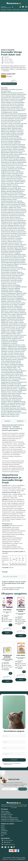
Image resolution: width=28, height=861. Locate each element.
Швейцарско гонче (19, 403)
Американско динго (11, 115)
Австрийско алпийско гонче (10, 99)
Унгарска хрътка (11, 359)
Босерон (9, 149)
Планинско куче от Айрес (9, 304)
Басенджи (20, 133)
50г (10, 673)
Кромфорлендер (12, 248)
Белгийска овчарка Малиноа (16, 139)
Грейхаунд (9, 180)
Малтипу (18, 259)
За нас (2, 827)
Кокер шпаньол (18, 241)
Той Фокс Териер (13, 353)
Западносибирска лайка (9, 199)
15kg (10, 624)
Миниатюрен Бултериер (9, 270)
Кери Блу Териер (16, 235)
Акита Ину (13, 100)
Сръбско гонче (16, 338)
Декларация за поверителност (10, 819)
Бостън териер (18, 149)
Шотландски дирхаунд (8, 408)
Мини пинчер (21, 269)
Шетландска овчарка (8, 404)
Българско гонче (6, 159)
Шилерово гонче (15, 406)
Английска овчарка (7, 118)
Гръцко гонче (5, 183)
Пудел (14, 314)
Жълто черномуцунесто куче (16, 197)
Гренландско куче (19, 180)
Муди (22, 273)
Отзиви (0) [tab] (20, 421)
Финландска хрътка (14, 362)
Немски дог (13, 278)
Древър (3, 191)
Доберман (4, 188)
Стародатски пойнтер (9, 343)
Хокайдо (11, 383)
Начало (3, 825)
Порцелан (23, 312)
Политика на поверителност (9, 817)
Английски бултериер (8, 120)
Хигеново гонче (21, 382)
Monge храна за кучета (15, 92)
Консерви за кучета (15, 89)
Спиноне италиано (20, 335)
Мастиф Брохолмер (11, 265)
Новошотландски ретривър (10, 285)
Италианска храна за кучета (10, 217)
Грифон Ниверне (19, 181)
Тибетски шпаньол (7, 351)
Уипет (9, 358)
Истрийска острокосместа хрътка (13, 215)
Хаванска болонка (15, 377)
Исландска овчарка (7, 209)
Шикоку (6, 406)
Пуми (6, 316)
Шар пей (10, 401)
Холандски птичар (13, 385)
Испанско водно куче (8, 212)
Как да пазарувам (6, 813)
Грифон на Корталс (7, 181)
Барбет (14, 133)
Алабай (20, 100)
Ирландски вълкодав (18, 204)
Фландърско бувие (11, 366)
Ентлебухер (19, 193)
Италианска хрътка (8, 218)
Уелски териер (19, 354)
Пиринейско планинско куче (10, 303)
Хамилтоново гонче (19, 379)
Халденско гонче (6, 379)
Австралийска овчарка (8, 94)
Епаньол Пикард (6, 194)
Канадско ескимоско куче (9, 227)
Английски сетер (7, 123)
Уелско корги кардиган (8, 356)
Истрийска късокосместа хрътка (12, 214)
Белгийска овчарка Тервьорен (11, 141)
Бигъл (3, 146)
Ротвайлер (11, 319)
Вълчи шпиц (16, 165)
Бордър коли (16, 147)
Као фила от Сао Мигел (16, 230)
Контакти (4, 834)
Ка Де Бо (10, 223)
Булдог (9, 155)
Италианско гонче (11, 220)
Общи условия (5, 811)
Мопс (18, 273)
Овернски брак (21, 293)
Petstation (3, 9)
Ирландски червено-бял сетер (11, 207)
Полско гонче (11, 307)
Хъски (9, 392)
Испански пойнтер (20, 210)
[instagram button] (8, 847)
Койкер (9, 241)
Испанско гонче (20, 212)
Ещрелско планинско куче (9, 196)
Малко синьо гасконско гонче (14, 257)
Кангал (23, 228)
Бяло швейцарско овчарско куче (15, 160)
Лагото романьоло (7, 252)
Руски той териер (12, 320)
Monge (8, 416)
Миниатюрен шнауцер (8, 272)
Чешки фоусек (16, 400)
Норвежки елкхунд (7, 288)
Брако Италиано (19, 151)
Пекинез (9, 296)
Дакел (12, 183)
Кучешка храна (16, 9)
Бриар (16, 154)
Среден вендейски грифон (9, 337)
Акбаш (7, 100)
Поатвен (22, 304)
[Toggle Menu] (26, 6)
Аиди (2, 100)
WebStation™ (21, 859)
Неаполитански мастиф (9, 275)
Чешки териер (6, 400)
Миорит (19, 272)
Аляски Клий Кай (6, 104)
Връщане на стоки (6, 816)
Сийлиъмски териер (19, 325)
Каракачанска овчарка (8, 231)
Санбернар (4, 324)
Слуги (19, 333)
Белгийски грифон (7, 143)
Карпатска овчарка (11, 233)
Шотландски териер (13, 409)
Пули (2, 316)
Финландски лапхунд (8, 364)
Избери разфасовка (8, 74)
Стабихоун (4, 340)
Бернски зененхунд (18, 144)
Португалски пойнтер (8, 309)
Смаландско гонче (7, 335)
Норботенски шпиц (7, 286)
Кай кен (22, 225)
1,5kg (24, 671)
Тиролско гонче (19, 351)
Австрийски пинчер (19, 97)
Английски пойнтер (13, 121)
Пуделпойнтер (21, 314)
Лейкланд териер (7, 254)
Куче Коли (10, 249)
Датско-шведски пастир (9, 185)
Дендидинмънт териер (9, 186)
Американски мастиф (8, 110)
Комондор (4, 243)
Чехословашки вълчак (15, 398)
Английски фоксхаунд (8, 126)
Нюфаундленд (11, 293)
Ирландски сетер (7, 206)
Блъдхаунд (21, 146)
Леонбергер (17, 254)
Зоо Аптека (4, 830)
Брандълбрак (5, 152)
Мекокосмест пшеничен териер (12, 267)
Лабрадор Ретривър (15, 251)
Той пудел (4, 353)
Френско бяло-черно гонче (14, 374)
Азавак (22, 99)
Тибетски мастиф (7, 349)
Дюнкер (9, 191)
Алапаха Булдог (6, 102)
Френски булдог (15, 370)
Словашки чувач (11, 333)
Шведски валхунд (19, 401)
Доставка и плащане (7, 814)
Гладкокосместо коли (8, 172)
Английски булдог (20, 118)
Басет (3, 134)
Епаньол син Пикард (18, 194)
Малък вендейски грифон (17, 261)
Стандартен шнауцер (16, 340)
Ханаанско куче (6, 380)
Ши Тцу (18, 404)
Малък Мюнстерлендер (8, 262)
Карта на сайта (7, 823)
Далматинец (19, 183)
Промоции (4, 832)
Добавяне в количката (9, 83)
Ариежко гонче (6, 130)
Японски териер (20, 413)
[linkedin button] (5, 847)
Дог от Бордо (12, 188)
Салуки (15, 322)
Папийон (12, 294)
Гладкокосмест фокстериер (10, 170)
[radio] (3, 76)
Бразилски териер (7, 151)
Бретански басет (16, 152)
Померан (19, 307)
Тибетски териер (20, 349)
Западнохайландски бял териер (11, 201)
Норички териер (14, 290)
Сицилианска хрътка (13, 328)
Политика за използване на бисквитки (12, 821)
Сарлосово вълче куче (16, 324)
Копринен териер (13, 244)
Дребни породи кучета (17, 189)
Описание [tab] (7, 421)
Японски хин (5, 414)
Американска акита (7, 105)
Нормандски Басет (7, 291)
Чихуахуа (4, 401)
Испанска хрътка (20, 209)
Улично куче (16, 358)
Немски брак (11, 277)
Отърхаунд (5, 294)
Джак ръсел (21, 186)
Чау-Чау (14, 392)
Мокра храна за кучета (8, 273)
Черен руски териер (14, 393)
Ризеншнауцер (11, 317)
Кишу (13, 240)
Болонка (9, 147)
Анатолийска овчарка (19, 117)
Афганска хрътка (17, 130)
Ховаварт (4, 383)
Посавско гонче (6, 314)
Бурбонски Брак (14, 157)
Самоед (21, 322)
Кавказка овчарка (13, 225)
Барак (9, 133)
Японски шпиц (14, 414)
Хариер (13, 382)
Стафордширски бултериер (10, 345)
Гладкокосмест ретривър (16, 168)
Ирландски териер (19, 206)
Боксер (3, 147)
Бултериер (4, 157)
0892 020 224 (7, 842)
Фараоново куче (10, 361)
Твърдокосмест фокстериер (17, 348)
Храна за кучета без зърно (10, 390)
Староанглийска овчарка (9, 341)
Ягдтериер (11, 413)
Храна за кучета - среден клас (16, 388)
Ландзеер (17, 252)
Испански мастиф (7, 210)
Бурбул (22, 157)
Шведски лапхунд (6, 403)
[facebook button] (2, 847)
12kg (24, 627)
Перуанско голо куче (7, 298)
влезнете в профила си (16, 587)
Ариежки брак (16, 128)
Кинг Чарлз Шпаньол (13, 236)
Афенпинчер (5, 131)
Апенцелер (19, 126)
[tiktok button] (14, 847)
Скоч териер (11, 330)
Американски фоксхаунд (9, 113)
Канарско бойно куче (13, 228)
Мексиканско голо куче (8, 269)
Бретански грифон (7, 154)
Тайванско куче (12, 346)
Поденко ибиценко (7, 306)
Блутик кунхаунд (11, 146)
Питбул (22, 303)
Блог (2, 835)
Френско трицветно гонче (10, 375)
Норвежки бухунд (20, 286)
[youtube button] (11, 847)
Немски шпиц (11, 283)
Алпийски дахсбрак (18, 102)
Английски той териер (15, 125)
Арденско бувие (6, 128)
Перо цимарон (17, 296)
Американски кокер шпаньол (16, 109)
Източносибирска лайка (9, 202)
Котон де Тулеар (12, 246)
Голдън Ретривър (12, 173)
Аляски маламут (18, 104)
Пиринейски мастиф (14, 301)
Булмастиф (15, 155)
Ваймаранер (5, 162)
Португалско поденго (12, 312)
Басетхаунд (10, 134)
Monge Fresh (15, 416)
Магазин (9, 9)
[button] (12, 7)
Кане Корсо (4, 230)
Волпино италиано (11, 164)
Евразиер (15, 191)
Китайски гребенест (8, 238)
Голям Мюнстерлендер (14, 176)
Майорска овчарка (11, 256)
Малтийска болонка (7, 259)
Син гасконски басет (8, 327)
